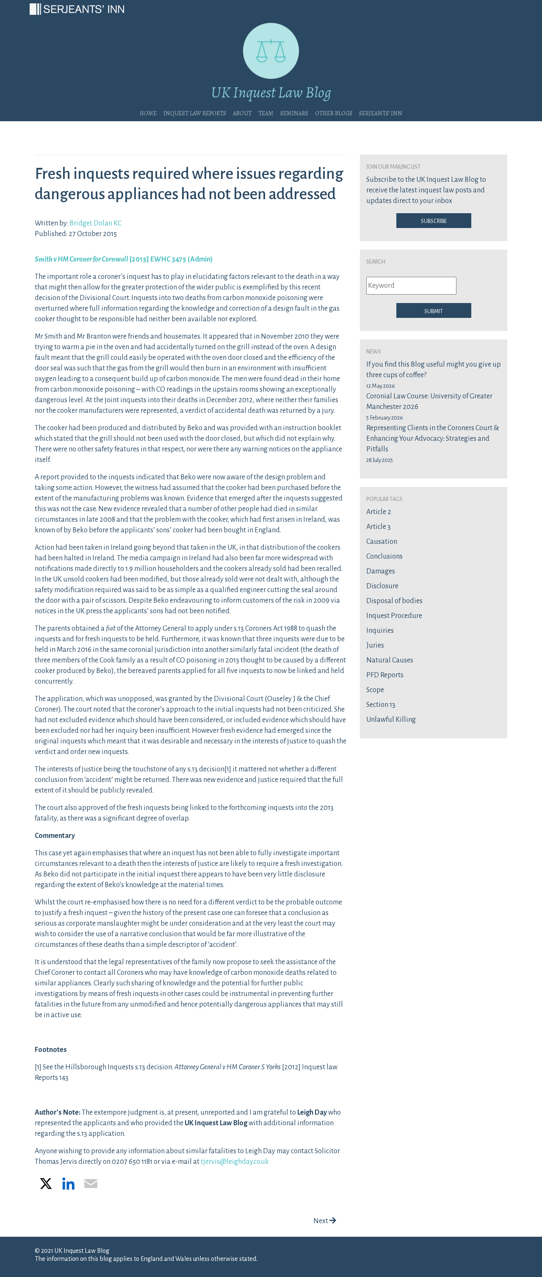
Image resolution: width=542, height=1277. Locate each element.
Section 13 (380, 705)
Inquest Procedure (394, 616)
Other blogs (333, 112)
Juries (375, 645)
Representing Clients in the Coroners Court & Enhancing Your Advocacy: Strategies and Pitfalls (432, 438)
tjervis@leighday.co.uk (235, 1162)
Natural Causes (389, 660)
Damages (380, 571)
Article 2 (378, 512)
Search (375, 261)
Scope (375, 690)
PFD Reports (385, 675)
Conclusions (384, 556)
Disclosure (382, 586)
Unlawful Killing (391, 719)
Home (148, 112)
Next (321, 1221)
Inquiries (380, 630)
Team (266, 112)
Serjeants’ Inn (380, 112)
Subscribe (434, 220)
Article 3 (378, 527)
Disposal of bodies (394, 601)
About (242, 112)
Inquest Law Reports (194, 112)
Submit (433, 310)
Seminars (294, 112)
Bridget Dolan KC (95, 223)
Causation (381, 541)
